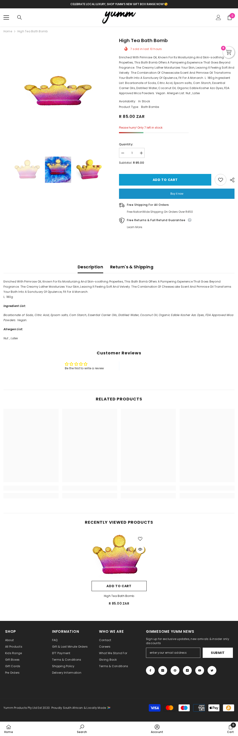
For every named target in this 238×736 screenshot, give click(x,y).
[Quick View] (140, 549)
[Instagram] (162, 670)
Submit (218, 652)
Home (7, 31)
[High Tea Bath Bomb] (119, 555)
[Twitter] (212, 670)
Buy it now (176, 193)
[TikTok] (187, 670)
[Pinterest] (175, 670)
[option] (57, 91)
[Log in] (218, 17)
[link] (31, 488)
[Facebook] (150, 670)
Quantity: (126, 144)
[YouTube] (199, 670)
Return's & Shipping (131, 267)
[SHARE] (230, 180)
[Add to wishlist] (220, 180)
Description (90, 267)
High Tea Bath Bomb (119, 596)
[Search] (19, 17)
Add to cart (165, 179)
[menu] (6, 17)
